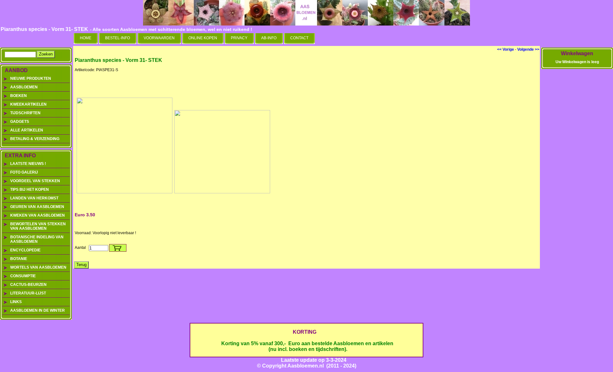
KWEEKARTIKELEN (28, 104)
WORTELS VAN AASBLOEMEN (38, 267)
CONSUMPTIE (23, 276)
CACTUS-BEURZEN (28, 284)
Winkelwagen (577, 53)
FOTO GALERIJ (24, 172)
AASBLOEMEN (24, 87)
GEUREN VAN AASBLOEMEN (37, 207)
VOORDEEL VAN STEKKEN (35, 181)
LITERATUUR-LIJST (28, 293)
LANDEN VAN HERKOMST (34, 198)
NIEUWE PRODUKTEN (30, 78)
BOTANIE (18, 259)
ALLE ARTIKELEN (26, 130)
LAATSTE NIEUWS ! (28, 163)
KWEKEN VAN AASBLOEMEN (37, 215)
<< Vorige (505, 49)
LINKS (16, 302)
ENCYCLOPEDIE (25, 250)
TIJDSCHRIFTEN (25, 113)
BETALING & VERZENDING (34, 139)
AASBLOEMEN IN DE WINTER (37, 310)
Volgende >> (528, 49)
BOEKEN (18, 95)
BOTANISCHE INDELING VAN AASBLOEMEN (37, 239)
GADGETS (19, 121)
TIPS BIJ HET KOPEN (29, 189)
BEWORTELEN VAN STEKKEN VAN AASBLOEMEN (38, 226)
